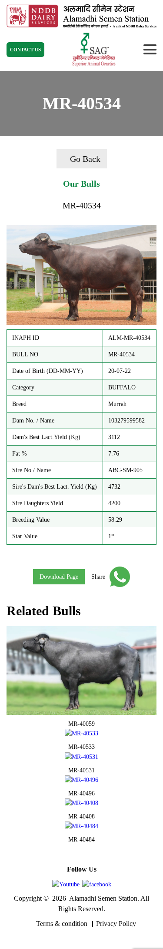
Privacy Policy (116, 923)
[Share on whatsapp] (117, 577)
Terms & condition (61, 923)
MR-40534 (82, 205)
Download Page (59, 576)
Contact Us (25, 49)
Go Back (85, 159)
